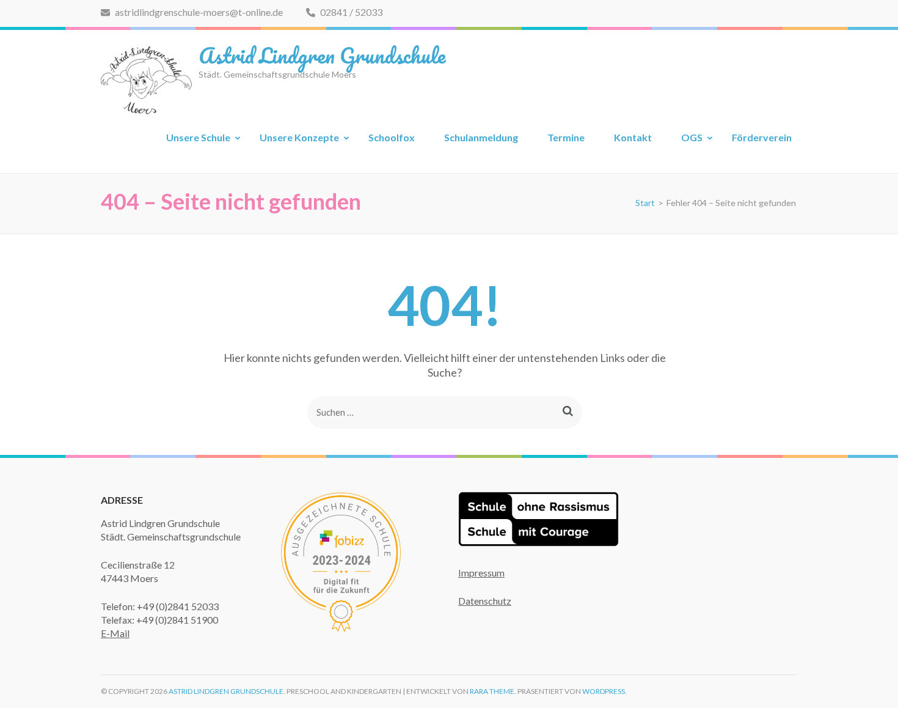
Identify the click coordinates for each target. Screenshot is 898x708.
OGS (692, 137)
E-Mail (115, 633)
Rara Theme (492, 691)
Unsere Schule (198, 137)
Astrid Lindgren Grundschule (322, 55)
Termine (566, 137)
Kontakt (633, 137)
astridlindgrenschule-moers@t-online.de (198, 12)
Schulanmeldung (481, 137)
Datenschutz (484, 601)
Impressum (481, 572)
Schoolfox (391, 137)
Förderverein (762, 137)
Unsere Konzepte (299, 137)
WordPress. (604, 691)
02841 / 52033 (350, 12)
